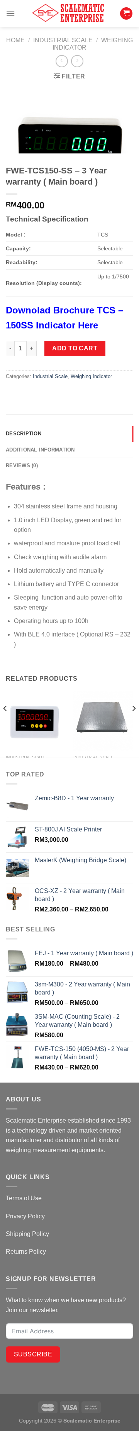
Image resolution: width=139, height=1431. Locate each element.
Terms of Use (24, 1198)
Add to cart (74, 348)
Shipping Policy (27, 1234)
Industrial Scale (63, 40)
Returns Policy (26, 1251)
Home (15, 40)
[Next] (133, 723)
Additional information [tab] (40, 450)
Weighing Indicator (91, 376)
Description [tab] (23, 433)
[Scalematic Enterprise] (69, 13)
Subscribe (33, 1354)
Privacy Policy (25, 1216)
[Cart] (126, 13)
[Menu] (10, 13)
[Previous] (5, 723)
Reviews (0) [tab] (22, 465)
